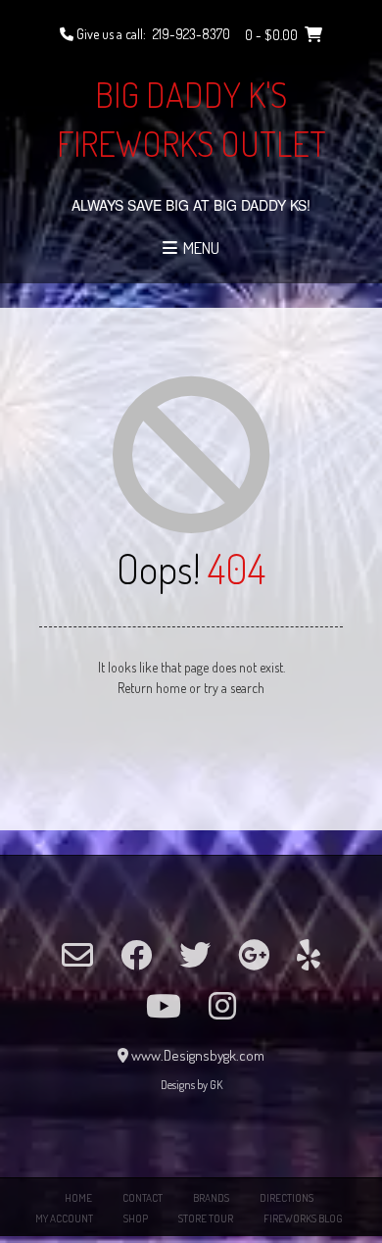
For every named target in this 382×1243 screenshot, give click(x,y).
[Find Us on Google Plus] (253, 954)
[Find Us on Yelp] (308, 954)
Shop (135, 1218)
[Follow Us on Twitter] (195, 954)
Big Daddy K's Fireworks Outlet (191, 119)
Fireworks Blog (303, 1218)
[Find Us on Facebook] (136, 954)
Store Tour (205, 1218)
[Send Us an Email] (77, 954)
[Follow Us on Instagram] (222, 1005)
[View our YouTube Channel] (163, 1005)
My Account (64, 1218)
